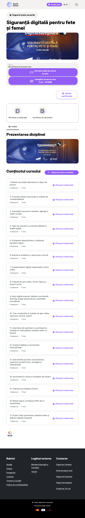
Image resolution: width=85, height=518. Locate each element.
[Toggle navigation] (76, 4)
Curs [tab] (14, 127)
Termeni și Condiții (13, 481)
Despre (9, 469)
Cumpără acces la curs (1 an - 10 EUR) (45, 80)
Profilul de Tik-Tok (63, 489)
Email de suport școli (64, 471)
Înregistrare (10, 473)
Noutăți (9, 465)
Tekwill (34, 472)
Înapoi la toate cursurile (23, 15)
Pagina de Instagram (64, 483)
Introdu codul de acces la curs (45, 72)
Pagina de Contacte (64, 465)
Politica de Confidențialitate (17, 485)
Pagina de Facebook (64, 477)
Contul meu (55, 5)
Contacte (10, 477)
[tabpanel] (42, 147)
